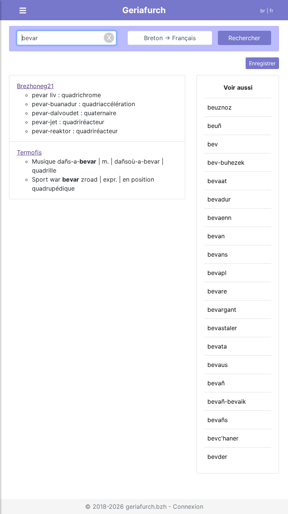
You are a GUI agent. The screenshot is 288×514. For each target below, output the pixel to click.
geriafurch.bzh (146, 506)
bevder (217, 456)
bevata (217, 346)
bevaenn (219, 217)
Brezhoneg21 (35, 86)
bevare (217, 291)
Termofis (29, 152)
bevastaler (222, 328)
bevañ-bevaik (226, 401)
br (262, 11)
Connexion (188, 506)
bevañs (217, 420)
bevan (216, 236)
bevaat (217, 181)
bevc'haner (222, 438)
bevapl (216, 273)
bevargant (221, 309)
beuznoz (219, 107)
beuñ (214, 125)
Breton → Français (170, 38)
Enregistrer (262, 63)
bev (212, 144)
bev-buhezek (225, 162)
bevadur (219, 199)
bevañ (216, 383)
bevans (217, 254)
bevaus (217, 364)
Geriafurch (144, 10)
